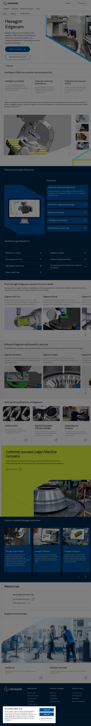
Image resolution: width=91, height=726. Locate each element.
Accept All (46, 710)
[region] (29, 714)
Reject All (46, 714)
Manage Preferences (46, 718)
